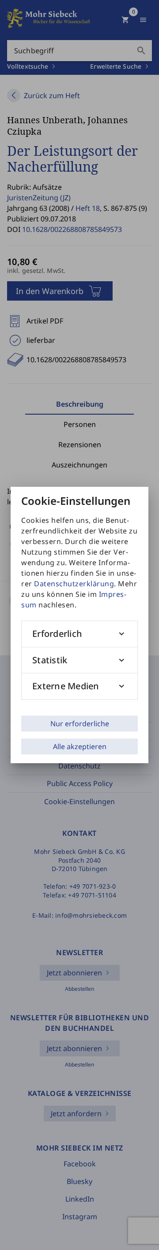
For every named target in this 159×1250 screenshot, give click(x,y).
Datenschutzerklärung (74, 583)
